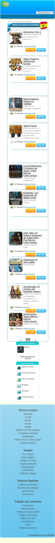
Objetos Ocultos (30, 46)
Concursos (28, 494)
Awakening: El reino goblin (30, 261)
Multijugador (27, 467)
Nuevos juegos (28, 410)
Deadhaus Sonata (28, 433)
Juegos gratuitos (28, 463)
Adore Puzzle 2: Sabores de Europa (31, 61)
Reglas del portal (28, 515)
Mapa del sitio (28, 518)
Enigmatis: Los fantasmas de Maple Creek (30, 195)
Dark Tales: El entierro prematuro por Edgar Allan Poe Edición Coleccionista (32, 238)
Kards (28, 423)
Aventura (26, 307)
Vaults (28, 426)
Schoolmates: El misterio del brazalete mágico (31, 289)
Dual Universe (28, 443)
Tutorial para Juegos (28, 487)
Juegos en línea (27, 460)
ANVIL (27, 420)
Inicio (9, 21)
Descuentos (28, 491)
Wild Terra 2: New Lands (28, 439)
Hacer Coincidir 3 (28, 379)
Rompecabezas (30, 75)
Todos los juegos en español (27, 357)
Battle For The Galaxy (28, 430)
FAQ (27, 524)
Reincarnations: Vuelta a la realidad (31, 101)
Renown (27, 414)
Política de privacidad (28, 512)
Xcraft (28, 417)
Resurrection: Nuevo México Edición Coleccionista (30, 318)
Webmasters (28, 508)
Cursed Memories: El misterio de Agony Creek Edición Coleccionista (32, 171)
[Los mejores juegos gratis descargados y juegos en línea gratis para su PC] (5, 4)
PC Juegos (28, 454)
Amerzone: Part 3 (32, 32)
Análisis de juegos (28, 484)
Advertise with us (28, 528)
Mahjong (25, 385)
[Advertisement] (29, 89)
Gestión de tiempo (28, 373)
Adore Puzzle (30, 126)
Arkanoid (25, 391)
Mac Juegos (27, 457)
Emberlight (28, 436)
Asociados (28, 505)
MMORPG (28, 470)
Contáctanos (28, 521)
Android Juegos (28, 397)
